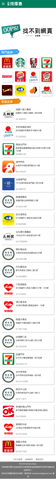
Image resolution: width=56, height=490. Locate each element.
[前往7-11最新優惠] (46, 67)
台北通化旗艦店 (23, 232)
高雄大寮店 (21, 319)
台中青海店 (21, 372)
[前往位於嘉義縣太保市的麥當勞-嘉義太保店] (8, 452)
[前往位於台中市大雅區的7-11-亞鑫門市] (8, 364)
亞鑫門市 (20, 354)
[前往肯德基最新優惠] (33, 67)
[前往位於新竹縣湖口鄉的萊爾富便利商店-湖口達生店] (8, 312)
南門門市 (20, 162)
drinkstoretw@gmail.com (42, 473)
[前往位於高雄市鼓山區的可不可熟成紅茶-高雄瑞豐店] (8, 207)
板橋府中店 (21, 424)
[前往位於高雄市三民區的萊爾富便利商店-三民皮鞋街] (8, 294)
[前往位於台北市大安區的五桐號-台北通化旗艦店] (8, 242)
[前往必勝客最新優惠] (46, 81)
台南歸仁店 (21, 337)
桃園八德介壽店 (23, 109)
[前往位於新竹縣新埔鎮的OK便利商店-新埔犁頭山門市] (8, 416)
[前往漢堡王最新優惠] (20, 81)
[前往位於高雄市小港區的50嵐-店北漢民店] (8, 224)
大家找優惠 (17, 459)
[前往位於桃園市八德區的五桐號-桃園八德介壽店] (8, 119)
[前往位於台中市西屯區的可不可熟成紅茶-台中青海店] (8, 382)
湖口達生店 (21, 302)
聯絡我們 (39, 459)
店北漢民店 (21, 214)
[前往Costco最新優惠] (7, 81)
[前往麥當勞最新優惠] (7, 67)
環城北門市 (21, 144)
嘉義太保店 (21, 442)
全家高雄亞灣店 (23, 127)
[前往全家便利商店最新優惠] (33, 81)
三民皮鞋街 (21, 284)
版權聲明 (29, 459)
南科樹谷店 (21, 249)
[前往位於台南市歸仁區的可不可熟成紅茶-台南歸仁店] (8, 347)
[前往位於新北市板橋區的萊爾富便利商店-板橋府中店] (8, 434)
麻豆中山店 (21, 389)
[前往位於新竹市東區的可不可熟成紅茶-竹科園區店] (8, 277)
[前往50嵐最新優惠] (20, 95)
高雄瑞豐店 (21, 197)
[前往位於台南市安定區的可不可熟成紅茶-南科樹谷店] (8, 259)
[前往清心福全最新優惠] (46, 95)
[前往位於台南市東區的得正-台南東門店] (8, 189)
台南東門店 (21, 179)
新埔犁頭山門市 (23, 407)
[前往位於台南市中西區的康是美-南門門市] (8, 172)
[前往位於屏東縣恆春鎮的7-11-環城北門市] (8, 154)
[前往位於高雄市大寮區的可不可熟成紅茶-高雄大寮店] (8, 329)
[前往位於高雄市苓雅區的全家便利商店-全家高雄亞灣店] (8, 137)
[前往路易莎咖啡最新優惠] (33, 95)
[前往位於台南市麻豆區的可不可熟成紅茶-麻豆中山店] (8, 399)
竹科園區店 (21, 267)
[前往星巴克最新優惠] (20, 67)
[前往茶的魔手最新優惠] (7, 95)
